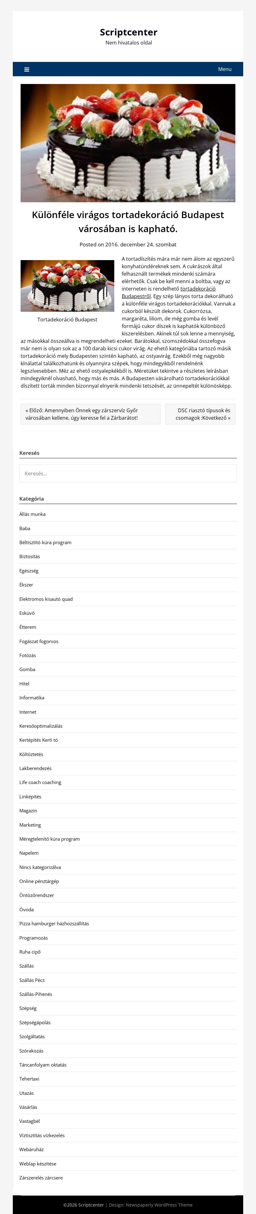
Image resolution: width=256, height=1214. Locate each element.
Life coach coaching (40, 782)
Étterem (27, 627)
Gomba (27, 669)
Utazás (26, 1093)
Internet (27, 712)
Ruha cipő (30, 952)
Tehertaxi (29, 1079)
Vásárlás (28, 1107)
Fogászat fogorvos (38, 641)
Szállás (26, 966)
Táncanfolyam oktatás (42, 1065)
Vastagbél (29, 1121)
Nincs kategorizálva (40, 867)
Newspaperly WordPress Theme (159, 1205)
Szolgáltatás (32, 1036)
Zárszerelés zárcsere (41, 1177)
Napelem (29, 853)
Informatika (31, 697)
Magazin (28, 810)
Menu (225, 69)
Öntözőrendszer (36, 895)
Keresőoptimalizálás (40, 726)
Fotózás (27, 655)
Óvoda (26, 909)
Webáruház (31, 1149)
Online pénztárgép (39, 881)
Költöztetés (31, 754)
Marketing (30, 825)
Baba (24, 528)
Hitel (24, 683)
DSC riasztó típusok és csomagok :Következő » (203, 414)
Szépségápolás (35, 1022)
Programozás (33, 938)
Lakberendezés (35, 768)
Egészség (28, 570)
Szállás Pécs (32, 980)
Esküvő (27, 613)
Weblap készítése (37, 1163)
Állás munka (32, 514)
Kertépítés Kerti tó (38, 740)
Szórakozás (31, 1051)
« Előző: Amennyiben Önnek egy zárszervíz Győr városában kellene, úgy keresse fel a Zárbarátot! (82, 414)
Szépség (28, 1008)
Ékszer (26, 584)
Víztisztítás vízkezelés (42, 1135)
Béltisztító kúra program (45, 542)
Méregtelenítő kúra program (49, 839)
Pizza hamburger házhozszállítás (54, 923)
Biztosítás (29, 556)
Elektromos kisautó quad (46, 599)
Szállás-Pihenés (35, 994)
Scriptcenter (129, 32)
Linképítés (30, 796)
